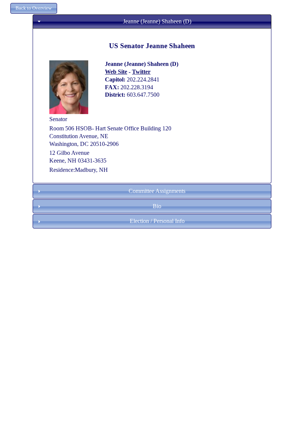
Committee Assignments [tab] (157, 191)
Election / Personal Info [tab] (157, 221)
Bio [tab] (157, 206)
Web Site (116, 72)
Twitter (141, 72)
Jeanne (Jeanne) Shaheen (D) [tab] (157, 21)
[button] (33, 8)
